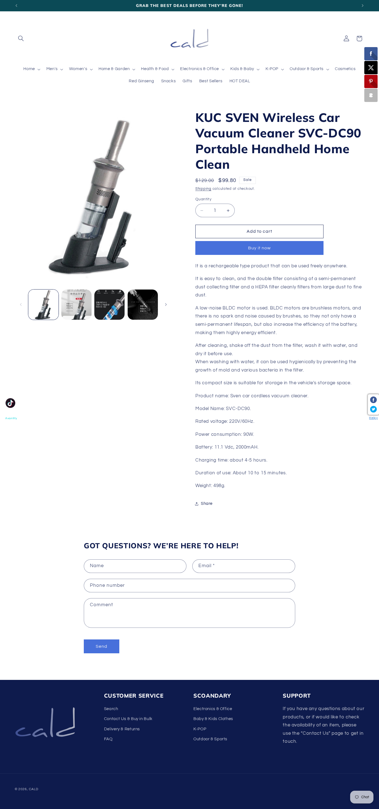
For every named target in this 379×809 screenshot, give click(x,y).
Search (111, 709)
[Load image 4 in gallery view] (143, 305)
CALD (33, 789)
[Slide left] (21, 304)
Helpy (373, 417)
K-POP (199, 729)
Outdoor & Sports (210, 739)
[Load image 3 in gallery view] (109, 305)
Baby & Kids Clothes (213, 719)
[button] (21, 38)
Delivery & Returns (122, 729)
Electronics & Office (212, 709)
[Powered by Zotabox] (371, 95)
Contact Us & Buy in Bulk (128, 719)
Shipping (203, 189)
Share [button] (207, 504)
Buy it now (259, 248)
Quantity (203, 199)
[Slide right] (166, 304)
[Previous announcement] (16, 5)
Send (101, 646)
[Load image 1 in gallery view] (43, 305)
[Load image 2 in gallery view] (76, 305)
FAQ (108, 739)
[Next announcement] (363, 5)
